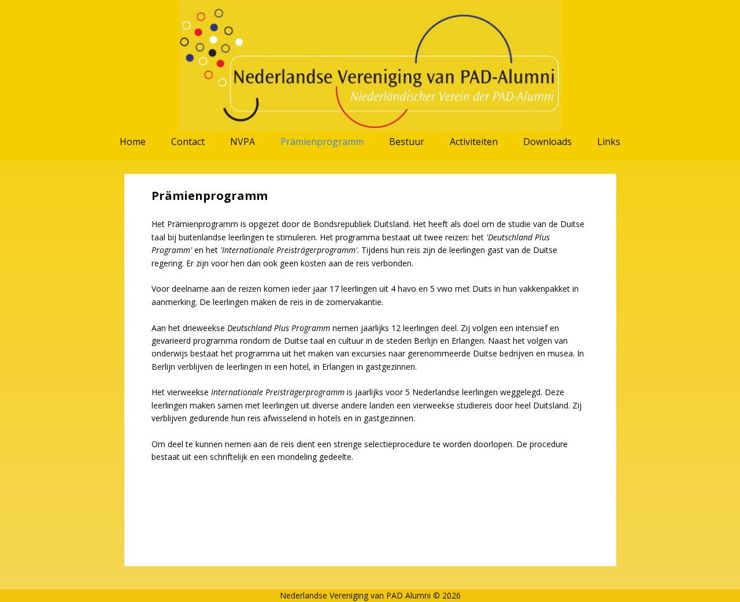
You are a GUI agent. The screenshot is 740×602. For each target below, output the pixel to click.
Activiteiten (474, 141)
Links (608, 141)
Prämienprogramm (322, 141)
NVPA (242, 141)
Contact (188, 141)
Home (133, 141)
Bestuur (406, 141)
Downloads (547, 141)
